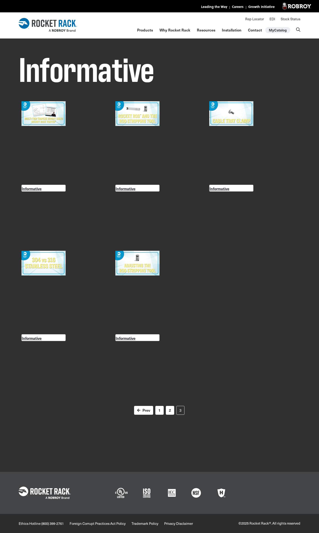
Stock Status (290, 18)
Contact (255, 30)
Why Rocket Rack (175, 30)
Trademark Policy (144, 523)
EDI (272, 18)
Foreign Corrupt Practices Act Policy (98, 523)
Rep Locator (254, 18)
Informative (32, 188)
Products (145, 30)
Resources (206, 30)
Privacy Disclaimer (178, 523)
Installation (231, 30)
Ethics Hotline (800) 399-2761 (41, 523)
